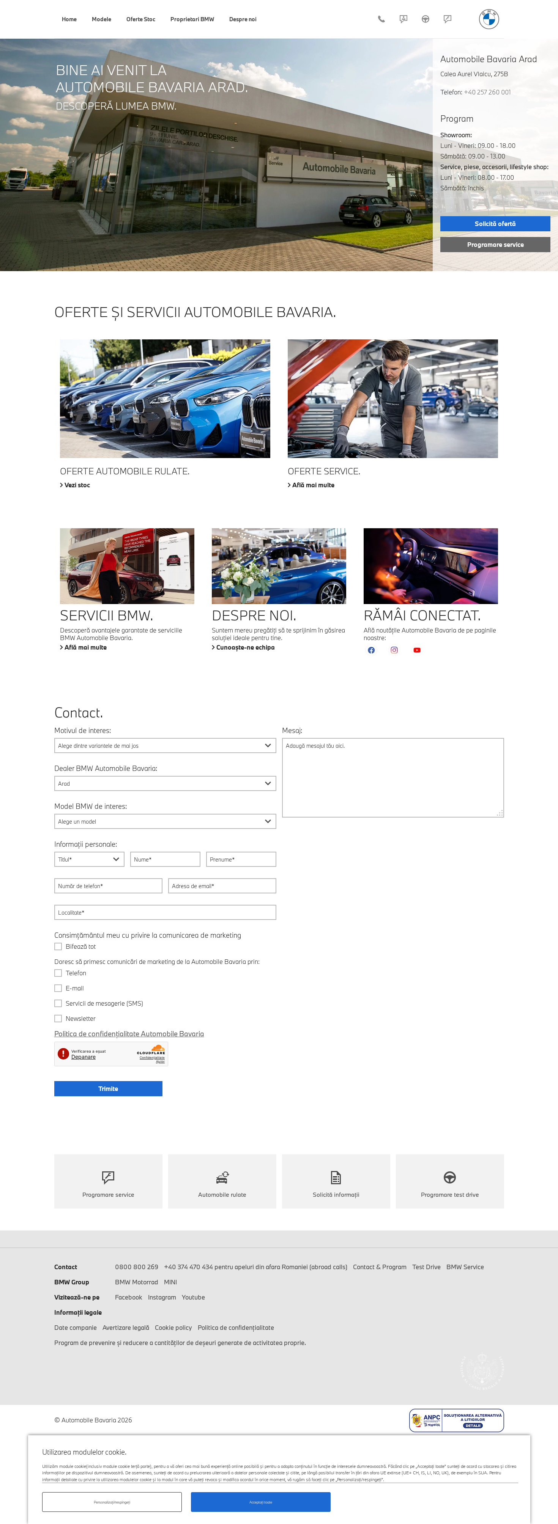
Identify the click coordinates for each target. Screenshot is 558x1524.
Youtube (193, 1297)
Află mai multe (313, 485)
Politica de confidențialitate (236, 1327)
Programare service (447, 19)
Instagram (162, 1297)
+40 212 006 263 (381, 19)
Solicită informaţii (336, 1194)
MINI (170, 1282)
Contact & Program (403, 19)
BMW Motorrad (136, 1282)
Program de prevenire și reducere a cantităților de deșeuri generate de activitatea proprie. (180, 1343)
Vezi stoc (77, 485)
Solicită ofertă (495, 224)
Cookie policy (173, 1327)
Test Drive (425, 19)
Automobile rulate (222, 1194)
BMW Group (71, 1282)
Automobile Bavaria (489, 19)
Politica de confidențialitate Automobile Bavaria (129, 1033)
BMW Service (465, 1267)
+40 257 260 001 (487, 92)
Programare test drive (450, 1194)
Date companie (75, 1327)
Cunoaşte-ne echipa (245, 647)
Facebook (128, 1297)
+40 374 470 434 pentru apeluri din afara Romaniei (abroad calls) (255, 1267)
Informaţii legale (78, 1312)
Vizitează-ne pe (76, 1297)
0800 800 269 (136, 1267)
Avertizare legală (125, 1327)
